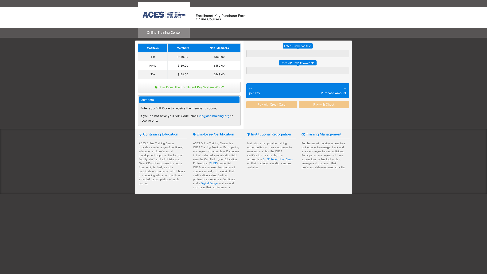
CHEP (213, 163)
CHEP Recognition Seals (278, 159)
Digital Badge (209, 183)
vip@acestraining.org (214, 116)
